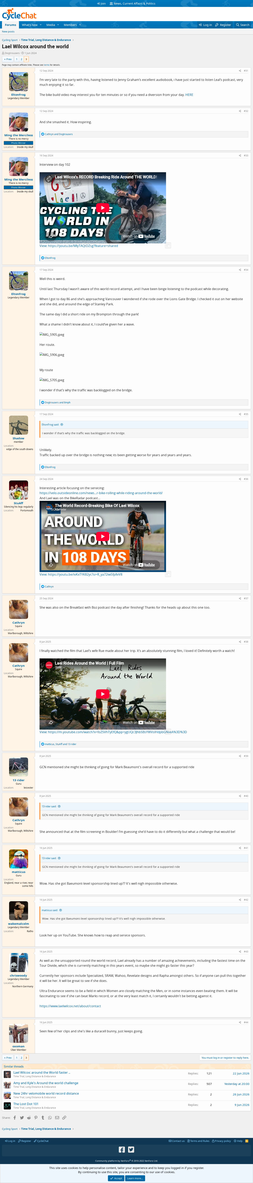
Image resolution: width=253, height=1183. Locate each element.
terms (46, 64)
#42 (246, 899)
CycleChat (42, 1141)
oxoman (18, 1046)
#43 (246, 951)
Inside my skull (25, 147)
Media (50, 25)
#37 (246, 598)
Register (26, 1141)
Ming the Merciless (18, 135)
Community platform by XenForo (126, 1160)
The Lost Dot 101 (26, 1104)
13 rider (19, 780)
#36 (246, 479)
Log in (11, 1141)
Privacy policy (222, 1141)
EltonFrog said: (50, 424)
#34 (246, 269)
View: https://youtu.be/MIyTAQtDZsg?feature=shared (79, 246)
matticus (18, 872)
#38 (246, 641)
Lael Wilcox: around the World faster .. (41, 1072)
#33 (246, 155)
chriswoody (18, 975)
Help (239, 1141)
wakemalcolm (18, 924)
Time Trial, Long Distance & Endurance (34, 1076)
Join (103, 3)
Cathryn (18, 622)
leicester (28, 787)
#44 (246, 1022)
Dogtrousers (12, 53)
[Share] (240, 71)
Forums (10, 25)
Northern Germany (22, 986)
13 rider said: (49, 806)
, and (60, 744)
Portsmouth (26, 510)
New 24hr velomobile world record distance (46, 1093)
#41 (246, 848)
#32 (246, 111)
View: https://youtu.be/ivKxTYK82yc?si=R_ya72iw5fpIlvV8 (81, 574)
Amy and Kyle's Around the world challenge (45, 1083)
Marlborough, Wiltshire (20, 633)
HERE (189, 95)
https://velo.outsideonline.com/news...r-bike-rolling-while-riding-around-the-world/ (101, 493)
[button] (40, 24)
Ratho (30, 931)
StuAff (18, 503)
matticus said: (50, 910)
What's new (30, 25)
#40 (246, 796)
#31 (246, 70)
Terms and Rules (199, 1141)
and (59, 134)
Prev (9, 59)
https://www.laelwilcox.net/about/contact (70, 1006)
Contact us (178, 1141)
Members (70, 25)
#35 (246, 414)
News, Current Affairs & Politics (134, 3)
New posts (8, 31)
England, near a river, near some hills (18, 884)
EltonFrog (18, 94)
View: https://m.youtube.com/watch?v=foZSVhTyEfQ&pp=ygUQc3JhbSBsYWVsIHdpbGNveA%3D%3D (113, 732)
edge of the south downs (19, 449)
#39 (246, 756)
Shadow (18, 438)
